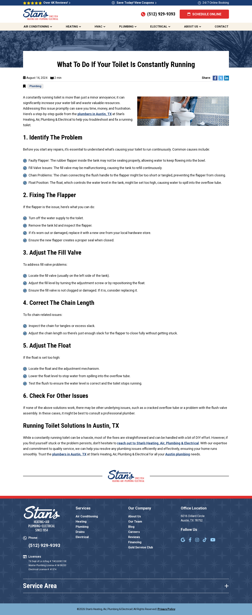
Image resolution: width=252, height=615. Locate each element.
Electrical (158, 26)
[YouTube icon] (212, 540)
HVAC (98, 26)
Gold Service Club (140, 547)
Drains (80, 532)
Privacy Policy (166, 609)
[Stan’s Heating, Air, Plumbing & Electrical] (40, 14)
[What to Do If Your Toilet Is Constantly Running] (183, 111)
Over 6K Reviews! (55, 2)
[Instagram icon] (197, 540)
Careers (134, 532)
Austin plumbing (177, 454)
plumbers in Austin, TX (94, 114)
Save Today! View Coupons (135, 2)
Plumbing (126, 26)
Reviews (134, 537)
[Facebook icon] (190, 540)
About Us (191, 26)
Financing (134, 542)
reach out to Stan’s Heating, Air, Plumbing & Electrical (158, 443)
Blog (131, 526)
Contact (221, 26)
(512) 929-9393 (161, 14)
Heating (72, 26)
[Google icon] (183, 540)
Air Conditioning (36, 26)
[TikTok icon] (205, 540)
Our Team (135, 521)
